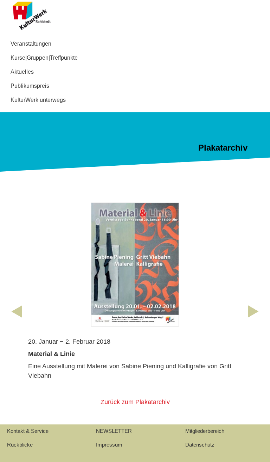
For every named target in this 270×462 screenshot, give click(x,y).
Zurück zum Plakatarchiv (135, 401)
